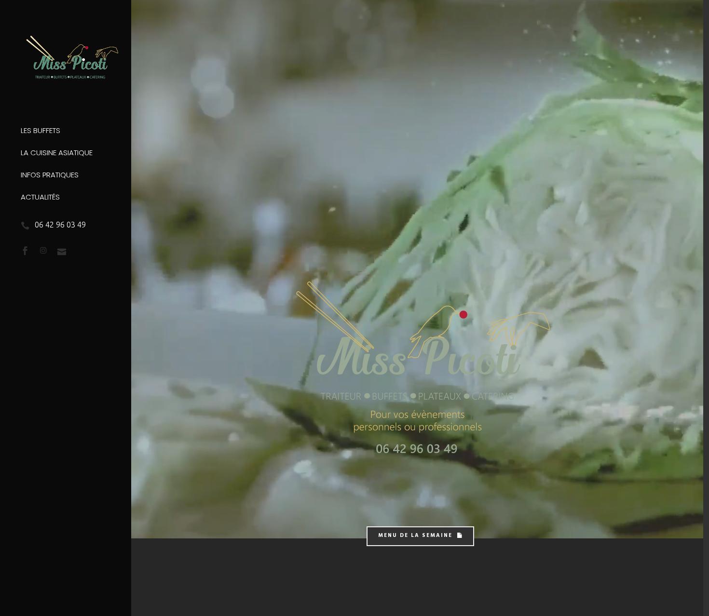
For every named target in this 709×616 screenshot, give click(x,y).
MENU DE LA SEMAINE (415, 536)
